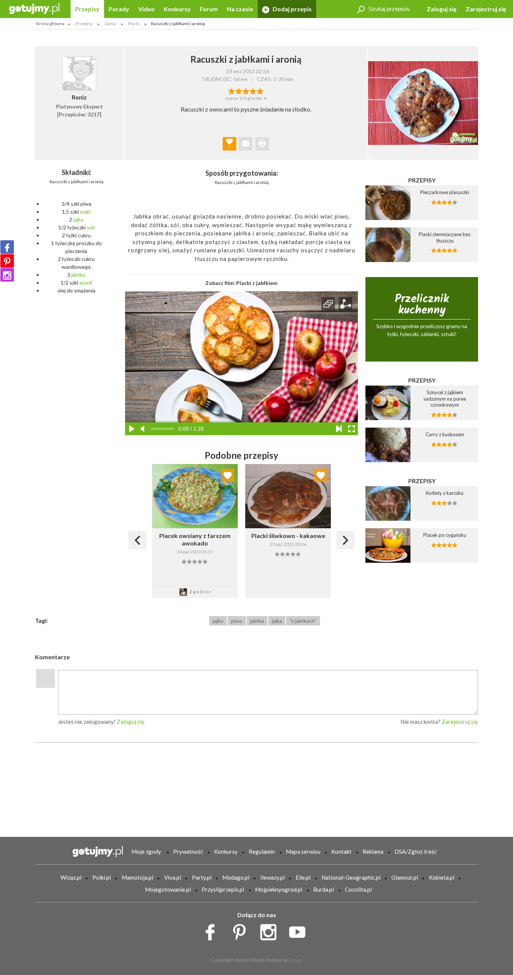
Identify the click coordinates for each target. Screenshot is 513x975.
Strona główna (50, 23)
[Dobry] (245, 90)
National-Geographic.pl (350, 877)
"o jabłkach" (303, 621)
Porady (119, 8)
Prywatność (188, 851)
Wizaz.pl (70, 877)
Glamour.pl (404, 877)
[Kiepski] (231, 90)
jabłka (78, 274)
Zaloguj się (442, 8)
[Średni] (238, 90)
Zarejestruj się (486, 8)
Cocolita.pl (358, 889)
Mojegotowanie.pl (168, 889)
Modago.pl (235, 877)
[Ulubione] (227, 475)
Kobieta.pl (441, 877)
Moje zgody (146, 851)
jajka (78, 219)
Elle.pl (303, 877)
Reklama (372, 851)
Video (146, 8)
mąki (85, 211)
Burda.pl (323, 889)
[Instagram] (7, 275)
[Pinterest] (7, 261)
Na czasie (240, 8)
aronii (85, 282)
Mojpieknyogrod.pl (278, 889)
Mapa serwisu (303, 851)
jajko (218, 621)
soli (91, 227)
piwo (236, 621)
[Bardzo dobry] (252, 90)
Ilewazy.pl (272, 877)
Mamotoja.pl (137, 877)
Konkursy (177, 8)
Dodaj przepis (292, 8)
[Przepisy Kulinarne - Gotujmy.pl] (34, 8)
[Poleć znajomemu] (245, 144)
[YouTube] (300, 930)
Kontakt (341, 851)
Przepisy (87, 8)
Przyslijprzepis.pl (223, 889)
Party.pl (201, 877)
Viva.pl (172, 877)
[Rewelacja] (260, 90)
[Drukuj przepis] (262, 144)
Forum (209, 8)
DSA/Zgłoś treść (415, 851)
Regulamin (262, 851)
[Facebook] (7, 247)
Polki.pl (101, 877)
